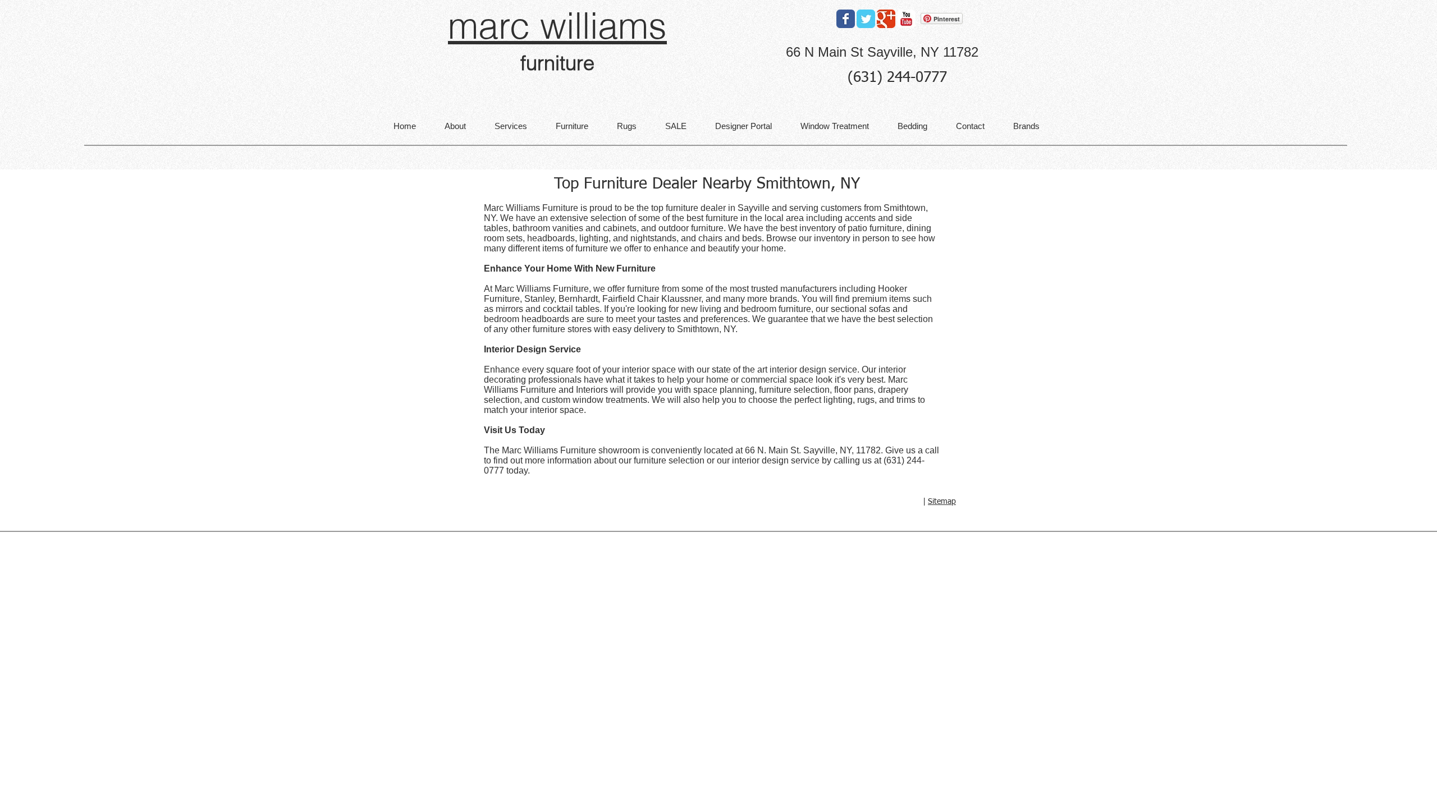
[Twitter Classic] (866, 19)
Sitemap (942, 502)
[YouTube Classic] (906, 19)
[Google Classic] (886, 19)
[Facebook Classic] (845, 19)
